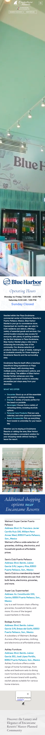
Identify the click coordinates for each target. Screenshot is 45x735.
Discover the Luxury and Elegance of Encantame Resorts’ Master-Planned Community (22, 724)
